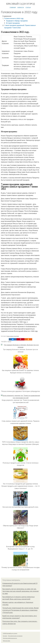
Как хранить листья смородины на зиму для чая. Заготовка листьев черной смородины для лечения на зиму (20, 591)
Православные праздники (12, 336)
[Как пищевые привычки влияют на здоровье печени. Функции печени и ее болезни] (20, 368)
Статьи (28, 7)
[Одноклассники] (28, 339)
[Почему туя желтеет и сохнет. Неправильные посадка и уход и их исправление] (20, 565)
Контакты (5, 635)
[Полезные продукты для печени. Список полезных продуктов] (20, 460)
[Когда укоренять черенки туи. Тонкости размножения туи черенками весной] (20, 398)
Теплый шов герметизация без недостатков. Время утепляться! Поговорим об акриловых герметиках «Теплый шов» (20, 610)
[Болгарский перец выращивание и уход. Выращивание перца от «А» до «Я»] (20, 544)
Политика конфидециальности (10, 638)
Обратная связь (6, 640)
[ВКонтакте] (13, 339)
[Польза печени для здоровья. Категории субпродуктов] (20, 389)
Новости (20, 7)
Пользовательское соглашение (15, 635)
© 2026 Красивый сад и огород (10, 633)
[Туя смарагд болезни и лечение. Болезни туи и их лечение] (20, 347)
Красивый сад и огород (20, 3)
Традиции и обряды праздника (17, 21)
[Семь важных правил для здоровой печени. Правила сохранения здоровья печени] (20, 419)
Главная (13, 7)
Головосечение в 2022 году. (14, 18)
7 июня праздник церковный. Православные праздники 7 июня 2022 (20, 26)
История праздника (13, 23)
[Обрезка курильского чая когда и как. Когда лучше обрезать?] (20, 523)
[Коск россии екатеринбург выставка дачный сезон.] (20, 505)
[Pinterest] (20, 339)
